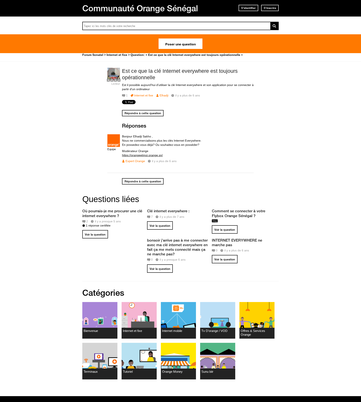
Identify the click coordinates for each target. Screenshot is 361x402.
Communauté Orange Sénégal (140, 8)
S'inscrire (270, 8)
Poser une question (180, 44)
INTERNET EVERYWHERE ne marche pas (237, 242)
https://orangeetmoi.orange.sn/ (142, 155)
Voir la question (95, 234)
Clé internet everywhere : (168, 211)
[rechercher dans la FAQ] (274, 26)
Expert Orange (135, 161)
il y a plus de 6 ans (164, 161)
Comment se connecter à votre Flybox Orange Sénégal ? (238, 213)
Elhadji (164, 95)
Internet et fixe (143, 95)
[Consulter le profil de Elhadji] (113, 79)
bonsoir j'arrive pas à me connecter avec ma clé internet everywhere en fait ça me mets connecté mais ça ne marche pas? (177, 247)
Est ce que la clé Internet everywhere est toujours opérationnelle (180, 74)
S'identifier (248, 8)
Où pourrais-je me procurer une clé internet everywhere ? (112, 213)
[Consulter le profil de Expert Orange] (113, 145)
